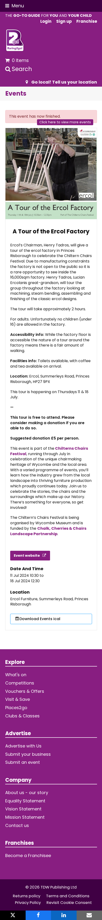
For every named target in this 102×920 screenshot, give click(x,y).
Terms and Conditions (67, 896)
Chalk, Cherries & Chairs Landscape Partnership (48, 531)
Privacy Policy (28, 902)
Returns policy (26, 896)
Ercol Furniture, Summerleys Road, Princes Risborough (49, 601)
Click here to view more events (65, 122)
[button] (14, 6)
